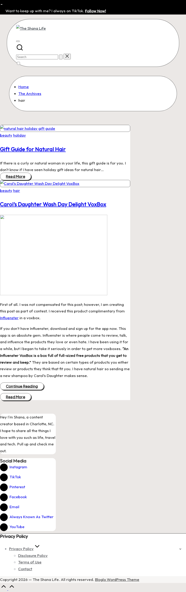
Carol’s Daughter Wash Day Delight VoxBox (53, 204)
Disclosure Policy (33, 555)
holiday (19, 135)
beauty (6, 135)
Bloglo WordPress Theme (117, 579)
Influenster (9, 317)
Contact (25, 568)
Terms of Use (30, 562)
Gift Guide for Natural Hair (33, 149)
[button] (61, 57)
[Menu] (18, 41)
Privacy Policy (21, 548)
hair (16, 190)
